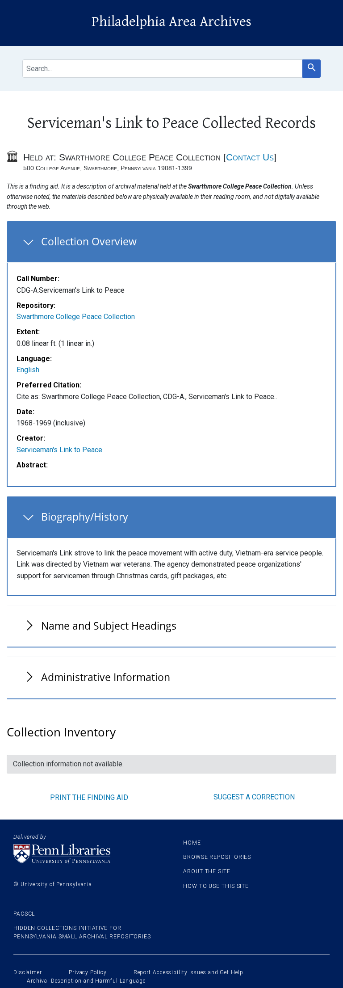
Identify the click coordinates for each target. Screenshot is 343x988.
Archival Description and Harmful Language (86, 981)
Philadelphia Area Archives (171, 21)
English (28, 370)
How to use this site (216, 886)
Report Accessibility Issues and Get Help (188, 972)
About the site (206, 871)
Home (192, 843)
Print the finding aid (89, 797)
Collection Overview (89, 241)
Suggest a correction (254, 797)
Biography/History (84, 516)
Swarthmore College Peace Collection (76, 316)
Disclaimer (27, 972)
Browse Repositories (217, 857)
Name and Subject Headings (108, 625)
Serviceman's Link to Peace (59, 450)
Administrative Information (105, 677)
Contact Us (250, 157)
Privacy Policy (88, 972)
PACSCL (24, 914)
